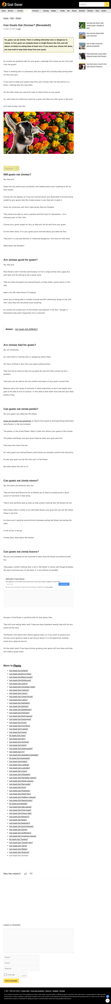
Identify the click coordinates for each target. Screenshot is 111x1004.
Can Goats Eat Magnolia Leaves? (22, 777)
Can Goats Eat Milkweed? (19, 774)
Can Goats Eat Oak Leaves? (20, 807)
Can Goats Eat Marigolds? (20, 784)
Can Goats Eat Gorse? (18, 732)
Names (74, 11)
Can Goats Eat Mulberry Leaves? (22, 797)
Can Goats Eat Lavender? (19, 768)
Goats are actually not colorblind (17, 421)
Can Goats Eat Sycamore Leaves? (22, 836)
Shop (97, 11)
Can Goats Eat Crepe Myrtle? (21, 696)
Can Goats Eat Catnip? (18, 683)
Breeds (10, 11)
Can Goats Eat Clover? (18, 693)
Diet (26, 11)
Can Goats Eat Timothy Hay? (21, 842)
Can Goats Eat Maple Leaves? (21, 781)
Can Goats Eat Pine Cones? (20, 810)
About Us (48, 991)
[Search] (106, 4)
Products (35, 11)
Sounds (20, 11)
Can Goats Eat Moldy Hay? (20, 794)
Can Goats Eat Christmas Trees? (22, 686)
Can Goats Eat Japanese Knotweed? (23, 755)
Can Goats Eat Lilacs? (18, 771)
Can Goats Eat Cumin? (18, 699)
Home (4, 11)
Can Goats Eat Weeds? (18, 849)
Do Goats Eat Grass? (17, 735)
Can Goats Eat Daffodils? (26, 329)
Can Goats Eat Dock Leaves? (20, 716)
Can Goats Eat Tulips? (18, 845)
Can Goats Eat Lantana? (19, 764)
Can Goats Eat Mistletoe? (19, 790)
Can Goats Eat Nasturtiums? (21, 800)
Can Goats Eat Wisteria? (19, 852)
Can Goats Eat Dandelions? (20, 709)
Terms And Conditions (37, 991)
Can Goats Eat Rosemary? (19, 823)
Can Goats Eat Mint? (17, 787)
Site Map (62, 991)
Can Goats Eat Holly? (18, 745)
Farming (46, 11)
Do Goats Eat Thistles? (18, 839)
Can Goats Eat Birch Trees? (20, 674)
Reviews (90, 11)
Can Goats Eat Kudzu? (18, 761)
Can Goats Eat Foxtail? (18, 729)
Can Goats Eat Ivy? (17, 751)
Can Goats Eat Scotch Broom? (21, 826)
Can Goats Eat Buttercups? (20, 680)
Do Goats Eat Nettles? (18, 803)
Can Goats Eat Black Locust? (21, 677)
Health (62, 11)
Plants (18, 18)
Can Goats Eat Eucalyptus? (20, 719)
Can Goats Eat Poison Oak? (20, 813)
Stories (103, 11)
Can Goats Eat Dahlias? (19, 706)
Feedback (55, 991)
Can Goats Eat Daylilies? (19, 712)
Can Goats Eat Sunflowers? (20, 833)
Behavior (82, 11)
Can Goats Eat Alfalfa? (18, 670)
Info (68, 11)
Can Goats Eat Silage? (18, 829)
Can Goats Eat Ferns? (18, 722)
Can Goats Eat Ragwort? (19, 816)
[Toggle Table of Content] (16, 168)
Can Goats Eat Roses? (18, 819)
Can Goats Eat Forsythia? (19, 725)
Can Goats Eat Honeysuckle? (21, 748)
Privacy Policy (25, 991)
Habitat (53, 11)
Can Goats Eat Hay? (17, 738)
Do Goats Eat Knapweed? (19, 758)
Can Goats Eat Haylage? (19, 742)
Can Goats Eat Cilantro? (19, 690)
